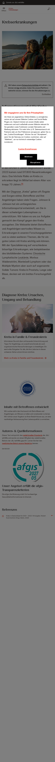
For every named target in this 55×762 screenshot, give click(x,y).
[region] (27, 136)
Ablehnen (28, 157)
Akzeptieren (35, 162)
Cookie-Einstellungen (27, 149)
